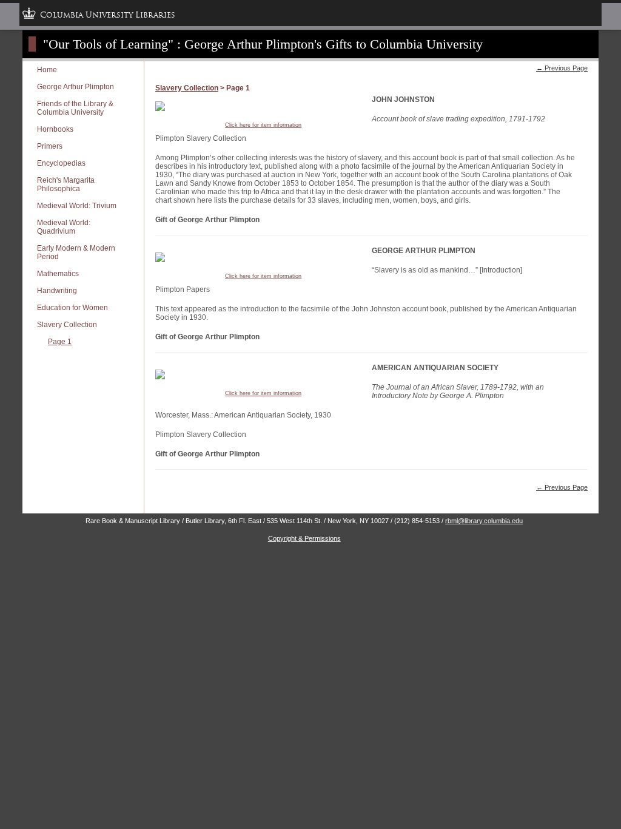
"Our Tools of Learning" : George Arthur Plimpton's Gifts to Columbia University (263, 44)
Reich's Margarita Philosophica (66, 184)
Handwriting (57, 290)
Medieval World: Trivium (76, 205)
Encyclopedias (61, 163)
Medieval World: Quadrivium (63, 226)
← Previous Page (562, 68)
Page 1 (60, 341)
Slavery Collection (67, 324)
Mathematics (58, 273)
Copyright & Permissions (304, 538)
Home (47, 70)
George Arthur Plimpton (75, 87)
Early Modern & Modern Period (76, 252)
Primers (49, 146)
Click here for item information (263, 125)
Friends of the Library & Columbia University (75, 108)
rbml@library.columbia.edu (484, 520)
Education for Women (72, 307)
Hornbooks (55, 129)
